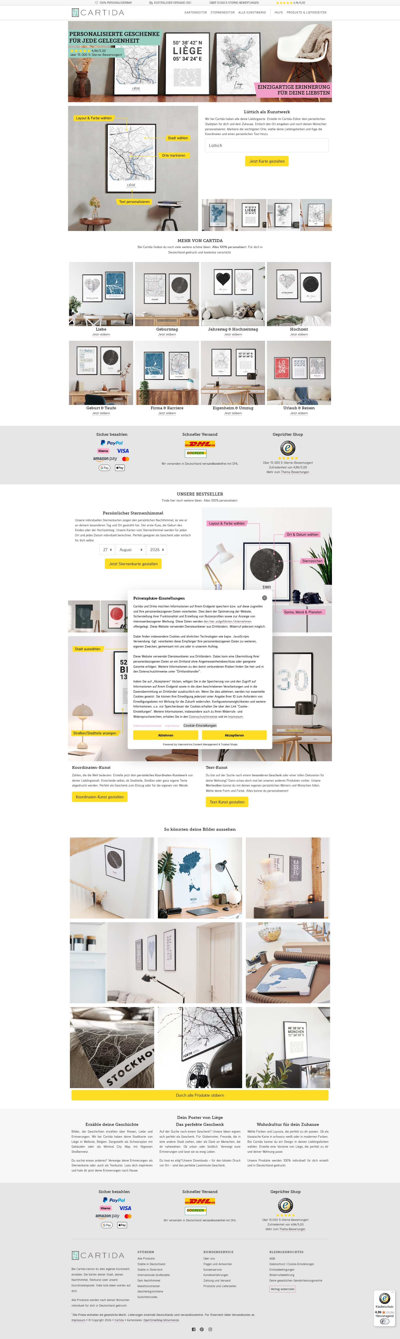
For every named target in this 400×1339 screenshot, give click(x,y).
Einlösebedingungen (281, 1270)
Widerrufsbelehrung (281, 1275)
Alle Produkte (146, 1258)
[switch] (384, 1321)
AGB (272, 1258)
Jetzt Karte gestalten (267, 161)
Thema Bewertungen (295, 472)
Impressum (79, 1320)
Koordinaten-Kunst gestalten (100, 796)
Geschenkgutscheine (150, 1291)
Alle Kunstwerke (252, 12)
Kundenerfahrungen (215, 1275)
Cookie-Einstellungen (301, 1264)
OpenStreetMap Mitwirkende (161, 1320)
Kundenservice (212, 1270)
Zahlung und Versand (217, 1280)
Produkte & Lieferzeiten (307, 12)
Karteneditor (196, 12)
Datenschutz (277, 1264)
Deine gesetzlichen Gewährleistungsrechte (295, 1280)
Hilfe (279, 12)
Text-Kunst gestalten (227, 802)
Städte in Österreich (150, 1270)
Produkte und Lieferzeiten (219, 1286)
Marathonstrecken (149, 1286)
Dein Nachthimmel (149, 1280)
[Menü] (392, 1293)
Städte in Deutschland (151, 1264)
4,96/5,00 (299, 3)
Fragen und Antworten (217, 1264)
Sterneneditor (223, 12)
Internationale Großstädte (154, 1275)
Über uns (209, 1258)
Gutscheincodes (147, 1297)
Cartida (120, 1320)
